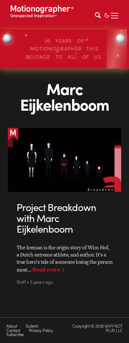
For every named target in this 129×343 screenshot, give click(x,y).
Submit (32, 326)
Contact (13, 330)
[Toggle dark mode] (107, 14)
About (11, 326)
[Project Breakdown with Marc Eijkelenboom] (64, 160)
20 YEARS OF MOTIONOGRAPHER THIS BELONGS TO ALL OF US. (64, 48)
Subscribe (14, 334)
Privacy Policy (41, 330)
